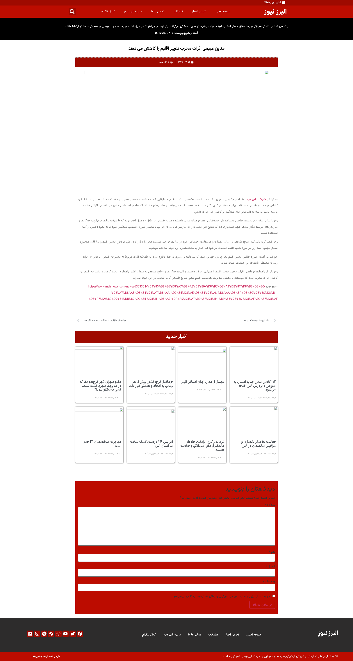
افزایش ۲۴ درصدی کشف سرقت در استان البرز (151, 443)
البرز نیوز (275, 11)
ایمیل (270, 566)
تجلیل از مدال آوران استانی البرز (202, 381)
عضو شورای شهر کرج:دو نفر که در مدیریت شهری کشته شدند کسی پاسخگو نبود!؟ (100, 385)
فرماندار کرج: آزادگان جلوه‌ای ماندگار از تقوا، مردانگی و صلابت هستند (202, 445)
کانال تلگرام (108, 11)
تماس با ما (157, 11)
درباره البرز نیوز (133, 11)
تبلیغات (178, 11)
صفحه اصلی (222, 11)
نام (272, 552)
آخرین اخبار (199, 11)
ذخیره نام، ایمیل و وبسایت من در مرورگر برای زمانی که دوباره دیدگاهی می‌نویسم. (222, 596)
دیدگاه (270, 505)
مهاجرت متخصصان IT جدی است (102, 443)
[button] (72, 11)
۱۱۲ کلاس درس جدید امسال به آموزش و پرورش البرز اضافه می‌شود (254, 385)
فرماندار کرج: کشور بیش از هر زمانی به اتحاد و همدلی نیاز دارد (151, 383)
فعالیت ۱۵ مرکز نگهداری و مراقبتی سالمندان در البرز (258, 443)
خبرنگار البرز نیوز (256, 199)
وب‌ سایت (269, 581)
